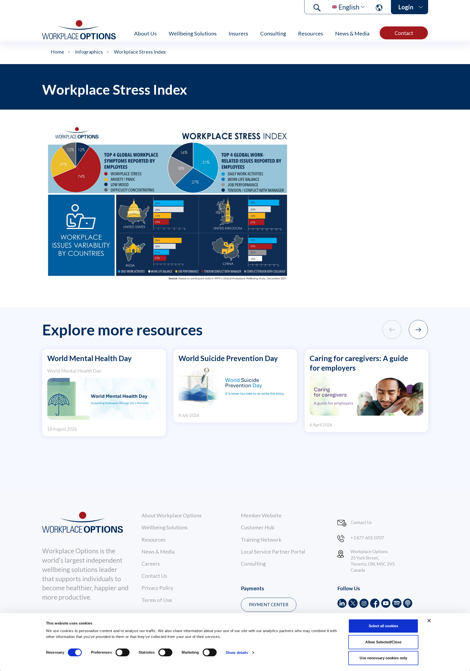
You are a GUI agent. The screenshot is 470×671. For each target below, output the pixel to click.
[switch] (122, 652)
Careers (150, 563)
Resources (310, 33)
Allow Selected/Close (383, 642)
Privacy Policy (157, 588)
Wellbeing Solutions (193, 33)
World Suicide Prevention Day (228, 358)
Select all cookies (383, 626)
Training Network (261, 539)
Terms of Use (156, 600)
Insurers (238, 33)
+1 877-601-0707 (367, 537)
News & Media (352, 33)
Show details (237, 652)
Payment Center (268, 604)
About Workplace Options (171, 515)
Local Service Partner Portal (273, 551)
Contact (404, 33)
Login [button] (405, 7)
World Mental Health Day (89, 358)
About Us (145, 33)
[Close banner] (429, 620)
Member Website (261, 515)
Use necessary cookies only (383, 658)
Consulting (273, 33)
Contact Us (154, 576)
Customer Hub (257, 527)
